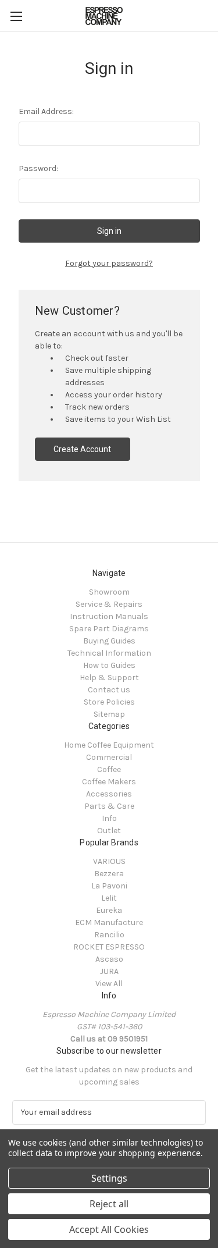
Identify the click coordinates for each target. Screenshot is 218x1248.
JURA (109, 971)
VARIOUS (109, 861)
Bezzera (109, 874)
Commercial (109, 757)
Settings (109, 1178)
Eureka (109, 910)
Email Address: (46, 111)
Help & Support (109, 677)
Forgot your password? (109, 263)
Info (109, 818)
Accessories (109, 794)
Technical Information (109, 653)
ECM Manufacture (109, 922)
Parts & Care (109, 806)
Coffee (109, 769)
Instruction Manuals (109, 616)
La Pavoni (109, 886)
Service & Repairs (109, 604)
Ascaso (109, 959)
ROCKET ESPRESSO (109, 947)
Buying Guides (109, 641)
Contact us (109, 690)
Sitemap (109, 714)
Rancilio (109, 935)
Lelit (109, 898)
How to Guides (109, 665)
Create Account (82, 449)
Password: (38, 168)
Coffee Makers (109, 782)
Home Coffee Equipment (109, 745)
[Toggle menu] (16, 16)
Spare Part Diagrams (109, 629)
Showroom (109, 592)
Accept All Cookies (109, 1229)
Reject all (109, 1203)
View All (109, 984)
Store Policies (109, 702)
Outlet (109, 830)
